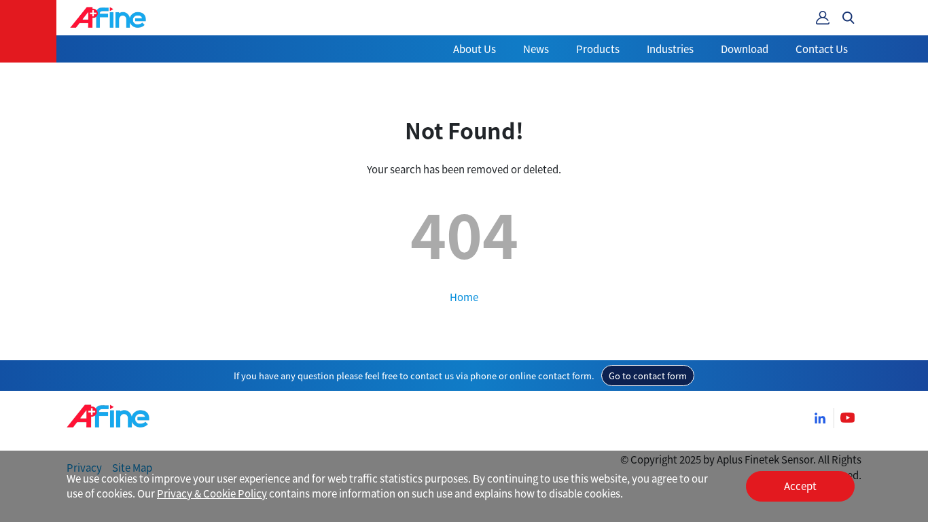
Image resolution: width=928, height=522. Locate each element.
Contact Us (822, 48)
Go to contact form (648, 375)
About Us (474, 48)
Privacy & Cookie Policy (212, 493)
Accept (800, 485)
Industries (670, 48)
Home (464, 297)
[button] (848, 17)
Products (598, 48)
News (536, 48)
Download (744, 48)
